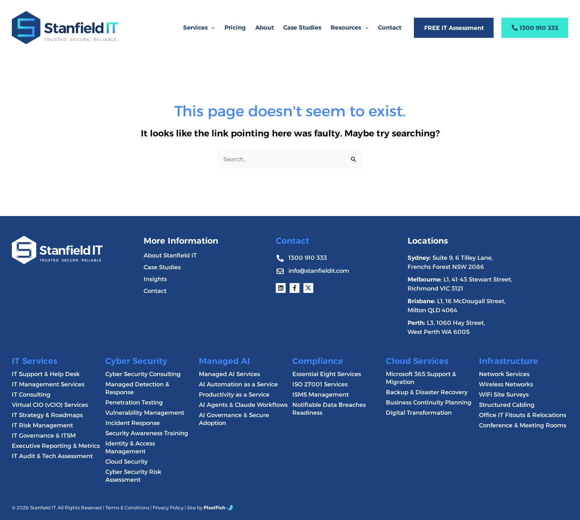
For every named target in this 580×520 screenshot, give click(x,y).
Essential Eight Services (326, 374)
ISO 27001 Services (320, 384)
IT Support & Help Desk (46, 374)
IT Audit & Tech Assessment (52, 456)
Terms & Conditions (127, 508)
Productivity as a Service (234, 394)
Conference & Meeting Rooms (522, 425)
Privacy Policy (168, 508)
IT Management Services (48, 384)
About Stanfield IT (170, 255)
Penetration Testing (134, 402)
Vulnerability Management (144, 412)
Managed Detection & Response (137, 388)
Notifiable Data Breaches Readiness (329, 408)
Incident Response (132, 423)
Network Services (504, 374)
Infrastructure (508, 361)
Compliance (317, 361)
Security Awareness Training (146, 433)
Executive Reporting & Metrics (56, 445)
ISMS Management (320, 394)
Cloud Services (417, 361)
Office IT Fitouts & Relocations (522, 415)
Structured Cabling (507, 404)
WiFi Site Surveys (504, 394)
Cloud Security (126, 461)
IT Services (34, 361)
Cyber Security (136, 361)
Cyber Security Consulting (143, 374)
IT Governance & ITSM (44, 435)
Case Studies (162, 267)
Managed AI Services (229, 374)
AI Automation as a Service (238, 384)
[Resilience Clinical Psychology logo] (57, 250)
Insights (155, 279)
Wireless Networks (506, 384)
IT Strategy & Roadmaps (47, 415)
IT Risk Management (42, 425)
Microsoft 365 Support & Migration (421, 378)
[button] (211, 27)
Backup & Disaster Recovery (427, 392)
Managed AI (224, 361)
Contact (155, 290)
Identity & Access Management (130, 447)
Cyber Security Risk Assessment (133, 475)
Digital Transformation (419, 412)
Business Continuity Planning (428, 402)
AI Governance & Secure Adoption (234, 419)
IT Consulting (31, 394)
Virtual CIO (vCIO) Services (50, 404)
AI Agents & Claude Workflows (243, 404)
